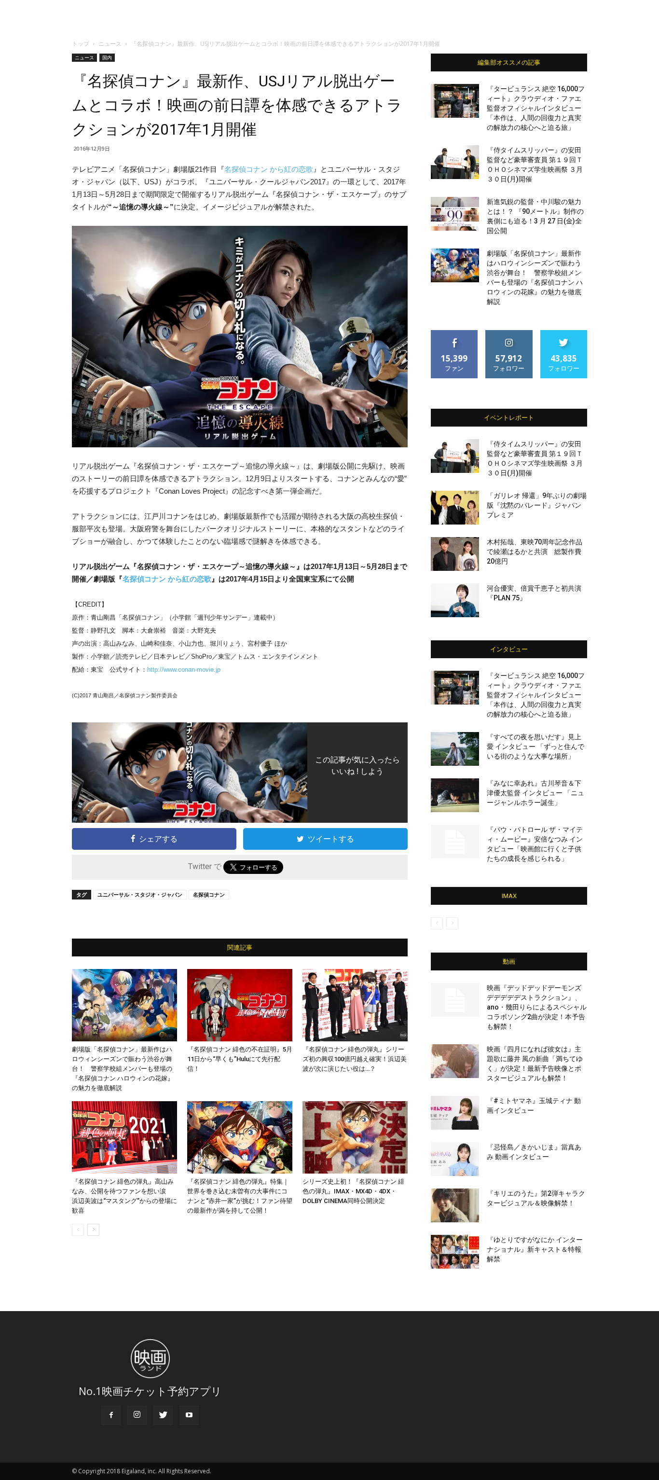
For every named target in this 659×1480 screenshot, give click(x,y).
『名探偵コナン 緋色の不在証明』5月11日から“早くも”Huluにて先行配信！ (239, 1059)
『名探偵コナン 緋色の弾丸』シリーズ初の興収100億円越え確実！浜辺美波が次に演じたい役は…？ (354, 1059)
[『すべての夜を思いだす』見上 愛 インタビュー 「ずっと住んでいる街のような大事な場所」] (455, 749)
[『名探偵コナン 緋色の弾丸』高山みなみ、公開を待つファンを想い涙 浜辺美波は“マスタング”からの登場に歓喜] (124, 1137)
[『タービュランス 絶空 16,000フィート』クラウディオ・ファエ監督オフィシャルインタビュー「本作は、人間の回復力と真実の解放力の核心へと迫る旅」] (455, 101)
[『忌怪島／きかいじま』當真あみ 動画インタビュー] (455, 1159)
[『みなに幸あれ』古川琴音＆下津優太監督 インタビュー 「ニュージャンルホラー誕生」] (455, 795)
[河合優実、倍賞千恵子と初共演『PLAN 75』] (455, 600)
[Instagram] (137, 1415)
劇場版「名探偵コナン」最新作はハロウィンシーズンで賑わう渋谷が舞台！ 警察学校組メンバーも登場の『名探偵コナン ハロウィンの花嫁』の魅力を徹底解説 (123, 1069)
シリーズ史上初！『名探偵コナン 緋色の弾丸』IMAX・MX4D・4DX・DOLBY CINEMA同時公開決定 (353, 1191)
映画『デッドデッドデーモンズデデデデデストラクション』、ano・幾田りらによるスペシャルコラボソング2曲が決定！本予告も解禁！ (537, 1007)
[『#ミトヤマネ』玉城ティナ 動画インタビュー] (455, 1113)
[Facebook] (111, 1415)
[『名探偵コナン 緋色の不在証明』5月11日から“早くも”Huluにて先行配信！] (239, 1005)
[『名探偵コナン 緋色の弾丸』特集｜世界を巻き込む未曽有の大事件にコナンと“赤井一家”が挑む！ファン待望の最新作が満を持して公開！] (239, 1137)
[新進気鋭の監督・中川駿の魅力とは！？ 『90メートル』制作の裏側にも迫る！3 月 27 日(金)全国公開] (455, 214)
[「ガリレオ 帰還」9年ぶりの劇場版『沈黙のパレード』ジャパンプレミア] (455, 508)
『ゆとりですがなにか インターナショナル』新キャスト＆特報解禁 (535, 1249)
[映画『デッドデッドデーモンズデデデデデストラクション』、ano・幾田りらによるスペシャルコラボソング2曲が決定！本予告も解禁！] (455, 1000)
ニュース (110, 44)
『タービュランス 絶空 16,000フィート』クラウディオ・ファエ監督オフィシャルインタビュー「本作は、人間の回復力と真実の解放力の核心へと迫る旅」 (536, 108)
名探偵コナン (209, 894)
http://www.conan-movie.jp (183, 669)
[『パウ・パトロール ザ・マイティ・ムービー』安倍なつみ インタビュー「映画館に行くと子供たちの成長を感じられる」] (455, 841)
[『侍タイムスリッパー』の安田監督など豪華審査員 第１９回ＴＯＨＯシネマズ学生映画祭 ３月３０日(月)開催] (455, 162)
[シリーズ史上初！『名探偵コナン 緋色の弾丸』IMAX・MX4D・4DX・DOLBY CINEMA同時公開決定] (355, 1137)
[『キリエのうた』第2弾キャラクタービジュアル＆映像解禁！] (455, 1205)
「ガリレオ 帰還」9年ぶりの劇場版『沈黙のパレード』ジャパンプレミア (537, 505)
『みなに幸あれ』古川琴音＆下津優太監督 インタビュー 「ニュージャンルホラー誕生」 (535, 792)
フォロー (509, 333)
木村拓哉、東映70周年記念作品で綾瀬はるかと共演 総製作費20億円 (534, 551)
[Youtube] (189, 1415)
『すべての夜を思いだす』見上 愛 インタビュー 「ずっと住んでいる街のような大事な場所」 (535, 746)
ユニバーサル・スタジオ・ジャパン (139, 894)
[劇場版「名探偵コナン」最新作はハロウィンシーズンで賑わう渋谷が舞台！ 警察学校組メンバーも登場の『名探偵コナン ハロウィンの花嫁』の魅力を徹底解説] (124, 1005)
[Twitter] (163, 1415)
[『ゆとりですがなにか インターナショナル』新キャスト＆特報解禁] (455, 1252)
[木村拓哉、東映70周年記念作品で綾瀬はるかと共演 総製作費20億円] (455, 554)
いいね (455, 333)
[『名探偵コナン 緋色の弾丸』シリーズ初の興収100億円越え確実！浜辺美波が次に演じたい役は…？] (355, 1005)
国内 (107, 57)
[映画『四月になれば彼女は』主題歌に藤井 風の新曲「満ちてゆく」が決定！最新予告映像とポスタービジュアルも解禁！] (455, 1061)
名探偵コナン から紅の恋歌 (268, 169)
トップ (80, 44)
